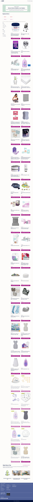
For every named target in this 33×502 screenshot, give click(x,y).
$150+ (4, 27)
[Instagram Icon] (3, 498)
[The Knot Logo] (2, 493)
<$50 (4, 24)
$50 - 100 (4, 25)
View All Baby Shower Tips (26, 465)
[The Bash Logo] (4, 493)
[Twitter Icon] (7, 498)
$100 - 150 (4, 26)
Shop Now (5, 19)
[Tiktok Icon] (2, 498)
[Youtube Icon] (6, 498)
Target (4, 30)
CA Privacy (8, 488)
